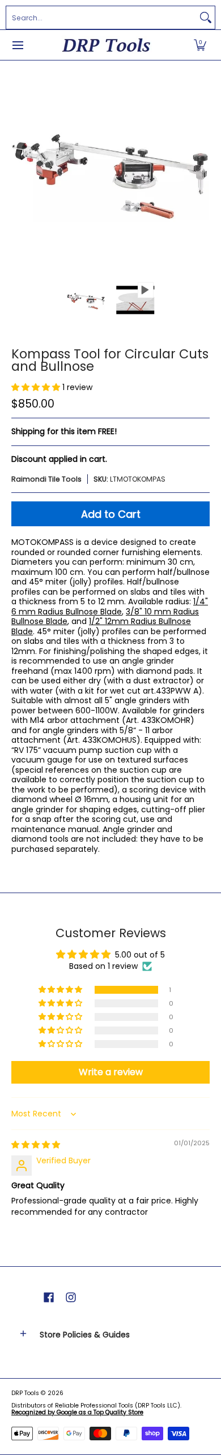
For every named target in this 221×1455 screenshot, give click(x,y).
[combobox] (101, 17)
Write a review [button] (111, 1072)
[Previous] (19, 170)
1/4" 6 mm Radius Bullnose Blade (109, 606)
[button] (200, 45)
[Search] (206, 17)
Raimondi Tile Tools (46, 479)
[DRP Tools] (106, 45)
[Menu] (17, 45)
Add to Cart (111, 514)
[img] (35, 1144)
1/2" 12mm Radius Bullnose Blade (101, 626)
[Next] (201, 170)
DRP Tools (25, 1393)
